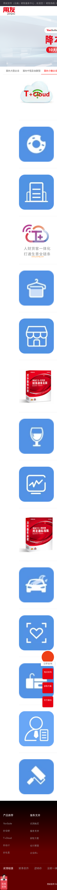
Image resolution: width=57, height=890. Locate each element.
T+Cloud (7, 837)
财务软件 (24, 868)
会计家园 (34, 845)
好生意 (6, 852)
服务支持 (34, 830)
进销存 (38, 868)
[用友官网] (9, 10)
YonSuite (7, 823)
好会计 (6, 845)
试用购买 (34, 823)
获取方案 (34, 838)
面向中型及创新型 (32, 70)
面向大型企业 (12, 70)
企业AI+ (34, 852)
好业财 (6, 830)
